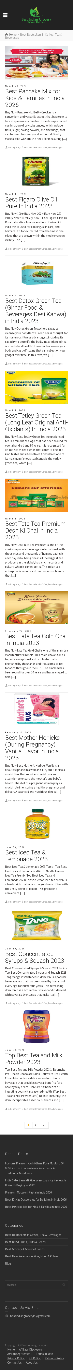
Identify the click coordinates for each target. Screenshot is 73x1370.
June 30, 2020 (15, 847)
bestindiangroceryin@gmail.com (30, 1316)
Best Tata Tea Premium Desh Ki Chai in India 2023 (35, 530)
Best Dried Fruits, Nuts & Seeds (25, 1242)
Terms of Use (44, 1354)
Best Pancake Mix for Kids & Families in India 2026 (35, 98)
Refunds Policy (54, 1358)
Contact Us (14, 1362)
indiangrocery (14, 147)
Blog (8, 1263)
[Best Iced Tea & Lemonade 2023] (36, 824)
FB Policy (35, 1358)
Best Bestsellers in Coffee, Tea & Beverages (43, 147)
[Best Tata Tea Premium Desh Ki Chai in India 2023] (36, 495)
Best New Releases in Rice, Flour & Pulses (31, 1256)
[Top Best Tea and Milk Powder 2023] (36, 1026)
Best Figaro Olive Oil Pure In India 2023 (31, 203)
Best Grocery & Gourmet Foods (25, 1249)
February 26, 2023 (18, 732)
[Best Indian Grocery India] (36, 15)
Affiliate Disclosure (31, 1349)
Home (11, 1349)
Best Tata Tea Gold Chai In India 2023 (36, 639)
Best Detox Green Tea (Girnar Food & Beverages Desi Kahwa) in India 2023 (35, 311)
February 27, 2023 (18, 631)
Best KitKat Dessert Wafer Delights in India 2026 (36, 1199)
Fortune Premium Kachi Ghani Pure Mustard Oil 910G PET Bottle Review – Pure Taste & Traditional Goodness (34, 1168)
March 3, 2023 (15, 295)
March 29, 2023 (16, 86)
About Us (32, 1362)
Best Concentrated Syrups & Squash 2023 (34, 957)
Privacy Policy (16, 1358)
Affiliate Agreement (19, 1354)
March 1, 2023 (15, 410)
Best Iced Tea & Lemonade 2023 (26, 856)
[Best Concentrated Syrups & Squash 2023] (36, 925)
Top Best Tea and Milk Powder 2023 (33, 1059)
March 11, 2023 (16, 194)
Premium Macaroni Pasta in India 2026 (28, 1192)
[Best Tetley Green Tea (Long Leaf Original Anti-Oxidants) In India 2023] (36, 387)
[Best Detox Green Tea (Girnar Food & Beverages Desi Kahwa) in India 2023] (36, 272)
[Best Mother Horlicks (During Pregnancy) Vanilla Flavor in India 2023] (36, 709)
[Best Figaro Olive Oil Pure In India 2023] (36, 171)
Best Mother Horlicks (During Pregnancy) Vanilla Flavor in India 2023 (32, 747)
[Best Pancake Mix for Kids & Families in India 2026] (36, 62)
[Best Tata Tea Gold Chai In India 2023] (36, 607)
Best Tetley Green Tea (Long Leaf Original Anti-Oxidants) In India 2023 (36, 422)
